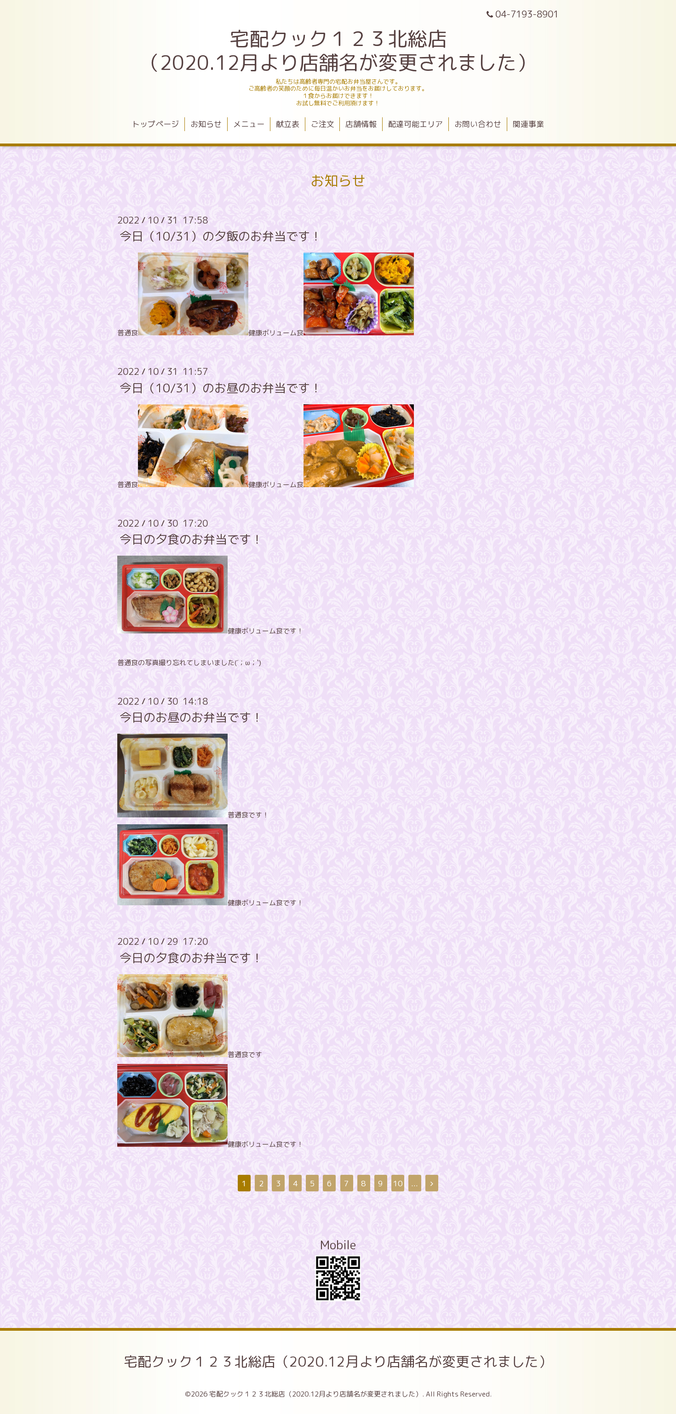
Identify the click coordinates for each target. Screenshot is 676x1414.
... (414, 1183)
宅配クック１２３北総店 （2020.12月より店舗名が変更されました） (338, 50)
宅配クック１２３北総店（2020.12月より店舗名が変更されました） (338, 1361)
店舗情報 (361, 124)
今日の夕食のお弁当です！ (191, 539)
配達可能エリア (415, 124)
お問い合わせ (477, 124)
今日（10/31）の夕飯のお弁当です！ (221, 236)
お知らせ (206, 124)
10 (398, 1183)
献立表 (287, 124)
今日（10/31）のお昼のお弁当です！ (221, 387)
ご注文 (322, 124)
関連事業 (528, 124)
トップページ (155, 124)
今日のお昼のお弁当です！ (191, 717)
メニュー (248, 124)
